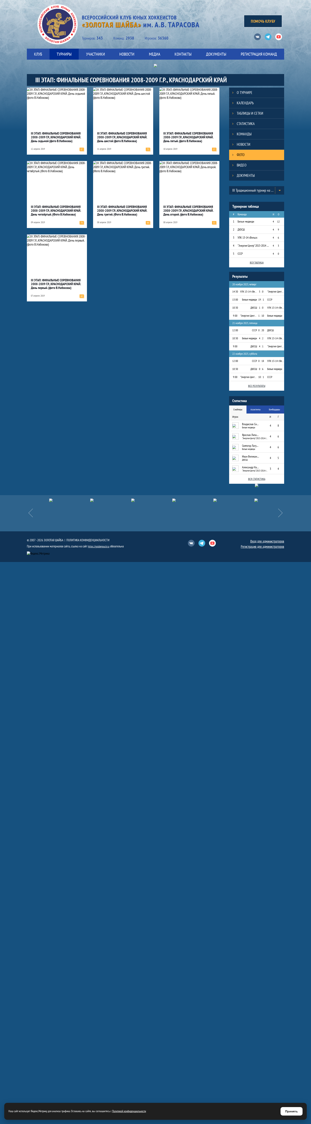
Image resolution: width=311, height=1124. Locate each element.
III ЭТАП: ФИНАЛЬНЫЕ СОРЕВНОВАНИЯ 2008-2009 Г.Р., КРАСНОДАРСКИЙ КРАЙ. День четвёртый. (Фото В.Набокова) (56, 210)
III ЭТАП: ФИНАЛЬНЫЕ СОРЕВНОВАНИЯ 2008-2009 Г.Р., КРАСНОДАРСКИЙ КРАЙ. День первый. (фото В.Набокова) (56, 284)
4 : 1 (261, 346)
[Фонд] (182, 500)
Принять (291, 1111)
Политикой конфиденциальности (129, 1111)
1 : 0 (261, 307)
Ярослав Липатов (250, 435)
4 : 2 (261, 338)
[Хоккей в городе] (141, 500)
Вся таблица (257, 262)
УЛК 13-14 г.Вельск (247, 237)
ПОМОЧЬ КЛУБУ (263, 21)
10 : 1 (261, 377)
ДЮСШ (241, 229)
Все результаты (256, 386)
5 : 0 (261, 291)
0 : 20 (261, 330)
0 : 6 (261, 369)
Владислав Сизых (250, 424)
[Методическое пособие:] (100, 500)
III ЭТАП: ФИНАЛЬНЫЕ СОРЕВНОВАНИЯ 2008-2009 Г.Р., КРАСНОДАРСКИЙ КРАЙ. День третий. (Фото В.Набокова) (122, 210)
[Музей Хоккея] (223, 500)
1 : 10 (261, 315)
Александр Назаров (250, 467)
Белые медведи (246, 221)
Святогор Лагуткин (250, 446)
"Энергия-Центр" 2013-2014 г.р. (253, 245)
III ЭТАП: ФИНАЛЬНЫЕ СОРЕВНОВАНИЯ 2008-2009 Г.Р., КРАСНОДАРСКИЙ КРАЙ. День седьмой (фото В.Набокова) (56, 137)
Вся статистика (256, 479)
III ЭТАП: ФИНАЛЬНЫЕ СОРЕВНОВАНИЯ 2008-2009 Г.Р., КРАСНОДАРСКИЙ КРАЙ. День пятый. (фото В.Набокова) (188, 137)
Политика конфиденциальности (87, 540)
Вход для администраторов (267, 541)
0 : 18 (261, 361)
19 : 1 (261, 299)
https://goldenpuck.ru (98, 546)
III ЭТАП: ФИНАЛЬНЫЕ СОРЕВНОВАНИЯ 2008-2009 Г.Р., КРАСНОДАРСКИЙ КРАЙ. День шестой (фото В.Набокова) (122, 137)
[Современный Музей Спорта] (264, 500)
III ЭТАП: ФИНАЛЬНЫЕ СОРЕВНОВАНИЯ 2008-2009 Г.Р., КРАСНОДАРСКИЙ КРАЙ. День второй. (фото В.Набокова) (188, 210)
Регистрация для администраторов (262, 546)
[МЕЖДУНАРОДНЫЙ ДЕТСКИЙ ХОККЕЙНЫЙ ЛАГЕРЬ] (59, 500)
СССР (240, 254)
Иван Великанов (250, 456)
